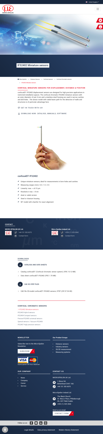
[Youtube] (36, 423)
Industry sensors (62, 347)
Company (24, 380)
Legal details (29, 430)
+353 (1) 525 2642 (72, 232)
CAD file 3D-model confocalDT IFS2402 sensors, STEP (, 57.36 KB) (46, 291)
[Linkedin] (40, 423)
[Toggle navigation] (98, 9)
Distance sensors (62, 344)
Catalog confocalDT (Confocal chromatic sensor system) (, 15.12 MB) (48, 272)
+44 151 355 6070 (25, 232)
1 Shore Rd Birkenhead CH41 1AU (65, 382)
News (23, 378)
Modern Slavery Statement (69, 430)
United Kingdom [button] (93, 2)
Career (23, 383)
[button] (5, 430)
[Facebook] (31, 423)
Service (23, 386)
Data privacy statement (46, 430)
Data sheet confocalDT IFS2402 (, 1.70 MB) (38, 276)
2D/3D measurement (63, 349)
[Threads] (45, 423)
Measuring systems (63, 352)
